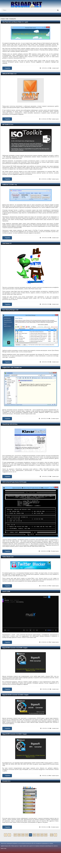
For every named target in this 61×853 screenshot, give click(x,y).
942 (34, 835)
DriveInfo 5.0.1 (6, 781)
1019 (51, 835)
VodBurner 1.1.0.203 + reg (9, 184)
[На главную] (30, 4)
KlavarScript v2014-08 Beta (9, 424)
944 (42, 835)
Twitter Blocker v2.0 (7, 556)
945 (46, 835)
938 (19, 835)
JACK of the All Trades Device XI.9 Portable (14, 482)
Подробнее (7, 68)
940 (27, 835)
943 (38, 835)
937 (15, 835)
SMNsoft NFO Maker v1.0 (9, 73)
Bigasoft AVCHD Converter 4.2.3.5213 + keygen (15, 694)
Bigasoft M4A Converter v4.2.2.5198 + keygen (14, 647)
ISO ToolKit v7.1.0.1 (7, 124)
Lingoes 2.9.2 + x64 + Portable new (12, 367)
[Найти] (57, 10)
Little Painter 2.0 (6, 243)
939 (23, 835)
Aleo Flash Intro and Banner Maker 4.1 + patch (15, 22)
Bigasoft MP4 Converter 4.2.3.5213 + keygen (14, 734)
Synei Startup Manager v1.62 (10, 309)
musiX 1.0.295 (6, 591)
